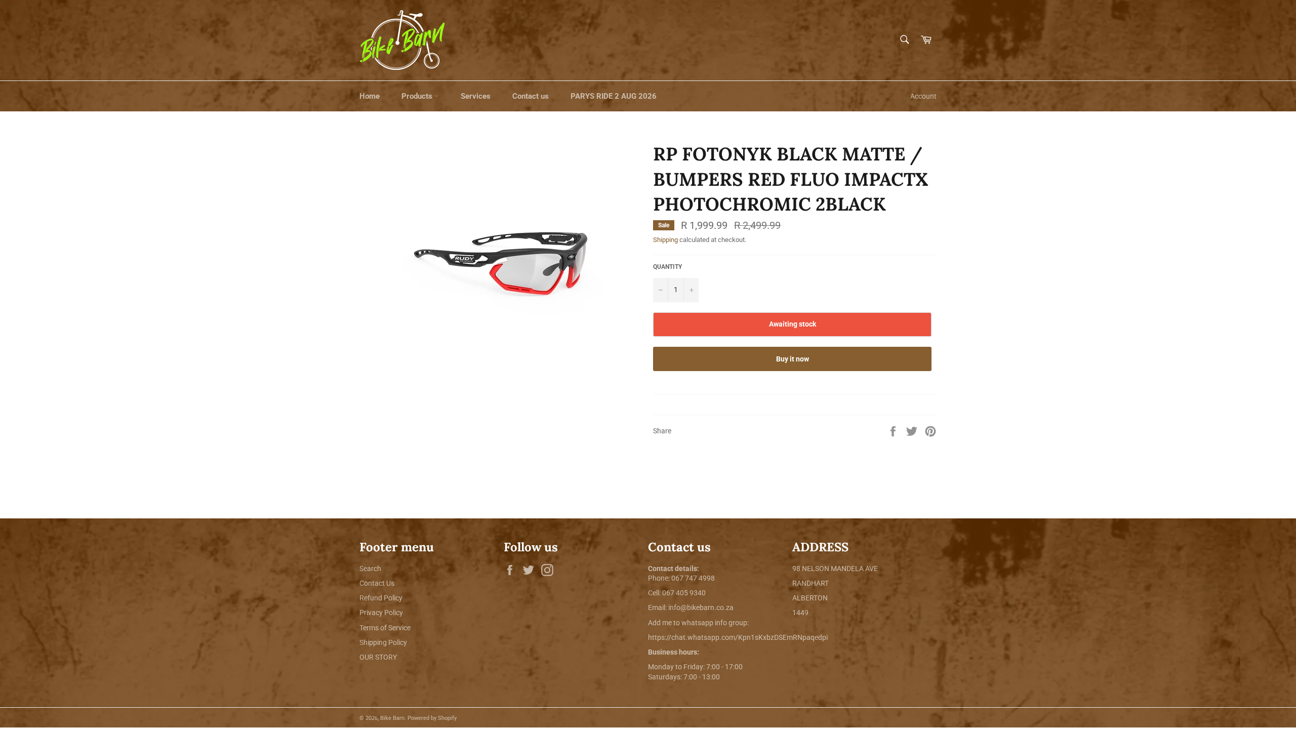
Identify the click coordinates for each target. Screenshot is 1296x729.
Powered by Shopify (432, 718)
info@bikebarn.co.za (701, 607)
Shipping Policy (383, 642)
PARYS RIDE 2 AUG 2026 (614, 96)
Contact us (530, 96)
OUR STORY (378, 657)
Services (476, 96)
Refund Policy (380, 598)
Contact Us (376, 583)
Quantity (667, 266)
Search (370, 568)
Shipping (665, 240)
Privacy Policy (381, 613)
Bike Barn (392, 718)
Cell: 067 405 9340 (677, 593)
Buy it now (792, 359)
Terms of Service (385, 628)
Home (369, 96)
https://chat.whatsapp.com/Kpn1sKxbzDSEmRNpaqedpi (738, 637)
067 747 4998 (693, 578)
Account (923, 96)
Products (417, 96)
